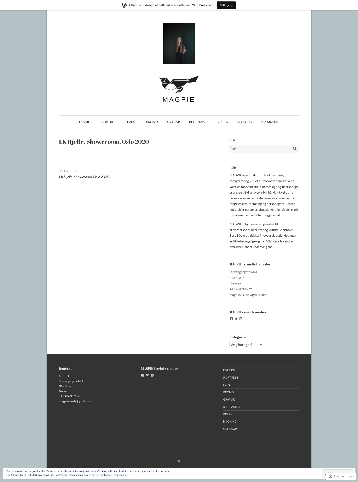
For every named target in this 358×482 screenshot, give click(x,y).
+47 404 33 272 (241, 289)
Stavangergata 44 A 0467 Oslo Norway (243, 277)
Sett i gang (226, 5)
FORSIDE (85, 122)
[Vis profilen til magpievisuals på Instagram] (241, 318)
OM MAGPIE (270, 122)
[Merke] (264, 149)
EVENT (132, 122)
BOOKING (244, 122)
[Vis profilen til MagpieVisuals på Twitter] (236, 318)
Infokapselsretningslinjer (114, 474)
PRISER (223, 122)
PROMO (152, 122)
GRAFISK (173, 122)
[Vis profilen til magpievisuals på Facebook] (231, 318)
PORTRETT (109, 122)
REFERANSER (199, 122)
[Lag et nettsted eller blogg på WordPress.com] (179, 460)
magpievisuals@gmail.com (248, 295)
